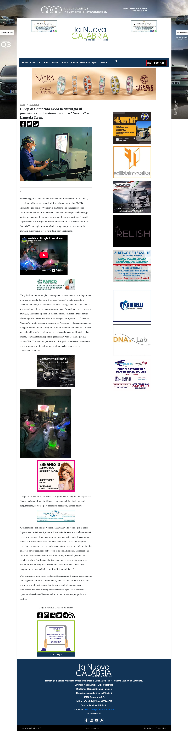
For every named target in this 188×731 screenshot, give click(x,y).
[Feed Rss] (101, 721)
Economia (85, 62)
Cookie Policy (148, 728)
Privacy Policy (161, 728)
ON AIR (159, 63)
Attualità (74, 62)
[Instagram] (91, 721)
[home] (90, 32)
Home (25, 62)
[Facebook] (86, 721)
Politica (55, 62)
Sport (94, 62)
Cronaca (46, 62)
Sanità (65, 62)
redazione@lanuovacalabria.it (99, 709)
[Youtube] (96, 721)
